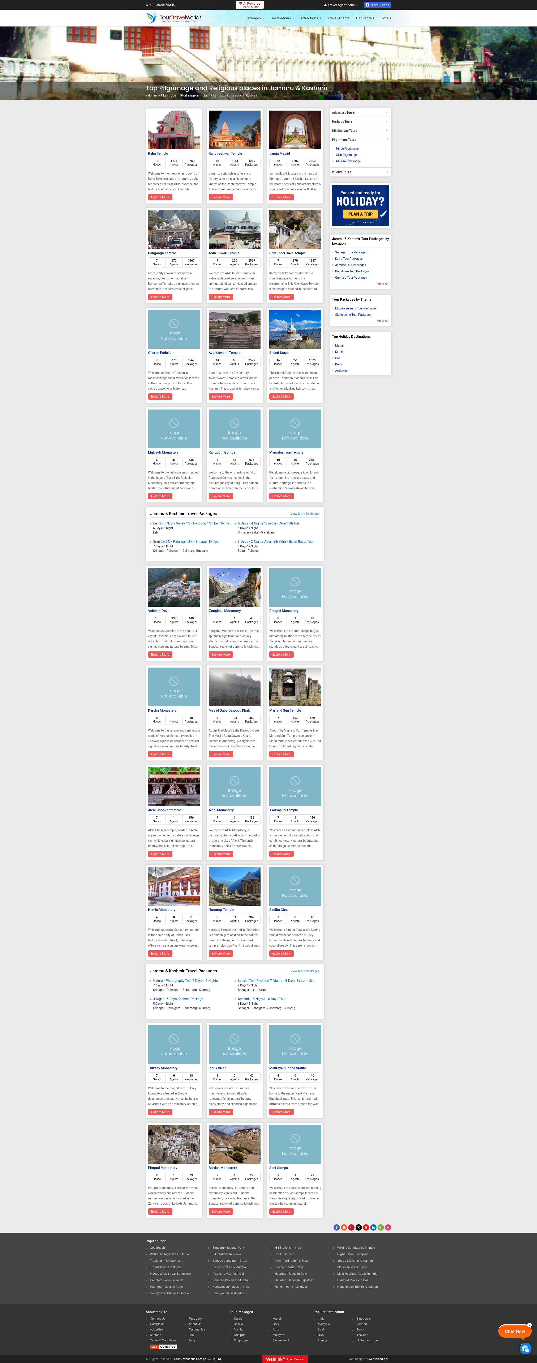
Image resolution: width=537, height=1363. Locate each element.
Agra (276, 1329)
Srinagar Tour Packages (351, 252)
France (322, 1340)
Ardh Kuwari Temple (224, 253)
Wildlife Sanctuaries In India (356, 1247)
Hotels (386, 18)
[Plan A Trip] (360, 205)
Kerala (339, 351)
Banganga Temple (162, 253)
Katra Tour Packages (349, 258)
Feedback (195, 1318)
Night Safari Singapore (353, 1254)
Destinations (280, 18)
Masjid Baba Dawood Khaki (229, 710)
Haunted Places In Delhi (291, 1273)
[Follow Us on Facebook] (337, 1227)
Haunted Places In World (167, 1280)
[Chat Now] (525, 1348)
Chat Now (515, 1331)
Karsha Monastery (162, 710)
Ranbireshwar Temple (225, 153)
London (362, 1324)
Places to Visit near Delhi (229, 1273)
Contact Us (157, 1318)
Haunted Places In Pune (166, 1286)
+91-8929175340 (162, 5)
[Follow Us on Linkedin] (373, 1227)
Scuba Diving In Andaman (355, 1260)
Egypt (361, 1329)
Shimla (238, 1324)
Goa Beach (157, 1247)
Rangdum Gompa (222, 452)
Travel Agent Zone (341, 5)
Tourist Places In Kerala (166, 1267)
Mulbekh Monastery (163, 452)
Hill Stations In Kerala (226, 1254)
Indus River (217, 1068)
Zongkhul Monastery (225, 611)
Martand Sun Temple (285, 710)
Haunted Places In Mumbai (230, 1280)
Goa (337, 358)
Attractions (309, 18)
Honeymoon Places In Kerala (169, 1293)
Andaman (341, 370)
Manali (339, 345)
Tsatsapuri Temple (283, 810)
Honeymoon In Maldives (291, 1286)
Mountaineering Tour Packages (356, 308)
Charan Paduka (159, 353)
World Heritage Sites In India (169, 1254)
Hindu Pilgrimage (347, 148)
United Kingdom (368, 1340)
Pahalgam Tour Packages (352, 271)
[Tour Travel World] (173, 18)
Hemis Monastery (161, 910)
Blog (192, 1340)
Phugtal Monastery (283, 611)
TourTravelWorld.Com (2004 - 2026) (197, 1359)
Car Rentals (365, 18)
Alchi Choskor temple (164, 810)
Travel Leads (379, 5)
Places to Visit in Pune (352, 1267)
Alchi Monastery (221, 810)
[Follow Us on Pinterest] (351, 1227)
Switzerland (281, 1340)
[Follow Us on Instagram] (388, 1227)
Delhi (338, 364)
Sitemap (155, 1335)
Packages (253, 18)
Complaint (157, 1324)
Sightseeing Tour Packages (353, 314)
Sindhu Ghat (278, 910)
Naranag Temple (221, 910)
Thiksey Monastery (162, 1068)
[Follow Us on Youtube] (366, 1227)
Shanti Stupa (279, 353)
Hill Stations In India (288, 1247)
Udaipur (239, 1335)
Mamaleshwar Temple (286, 452)
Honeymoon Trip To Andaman (357, 1286)
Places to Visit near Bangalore (170, 1273)
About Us (195, 1324)
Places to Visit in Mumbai (229, 1267)
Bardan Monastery (223, 1168)
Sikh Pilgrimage (346, 155)
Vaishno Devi (158, 611)
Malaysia (279, 1335)
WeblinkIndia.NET (380, 1359)
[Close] (529, 1325)
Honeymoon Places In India (231, 1286)
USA (321, 1335)
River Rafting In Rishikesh (292, 1260)
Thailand (362, 1335)
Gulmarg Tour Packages (351, 277)
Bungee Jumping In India (229, 1260)
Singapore (241, 1340)
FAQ (191, 1335)
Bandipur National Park (228, 1247)
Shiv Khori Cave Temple (287, 253)
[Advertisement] (347, 444)
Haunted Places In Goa (353, 1280)
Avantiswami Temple (224, 353)
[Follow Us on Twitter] (359, 1227)
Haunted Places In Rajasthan (294, 1280)
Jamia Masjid (279, 153)
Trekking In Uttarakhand (166, 1260)
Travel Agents (339, 18)
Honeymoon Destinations (229, 1293)
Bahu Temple (158, 153)
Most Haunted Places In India (357, 1273)
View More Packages (305, 514)
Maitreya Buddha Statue (287, 1068)
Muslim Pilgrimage (348, 161)
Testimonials (197, 1329)
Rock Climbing (285, 1254)
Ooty (276, 1324)
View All (382, 284)
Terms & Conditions (163, 1340)
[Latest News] (344, 1227)
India (321, 1318)
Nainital (239, 1329)
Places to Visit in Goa (289, 1267)
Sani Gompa (278, 1168)
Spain (322, 1329)
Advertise (156, 1329)
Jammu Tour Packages (350, 265)
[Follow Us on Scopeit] (381, 1227)
